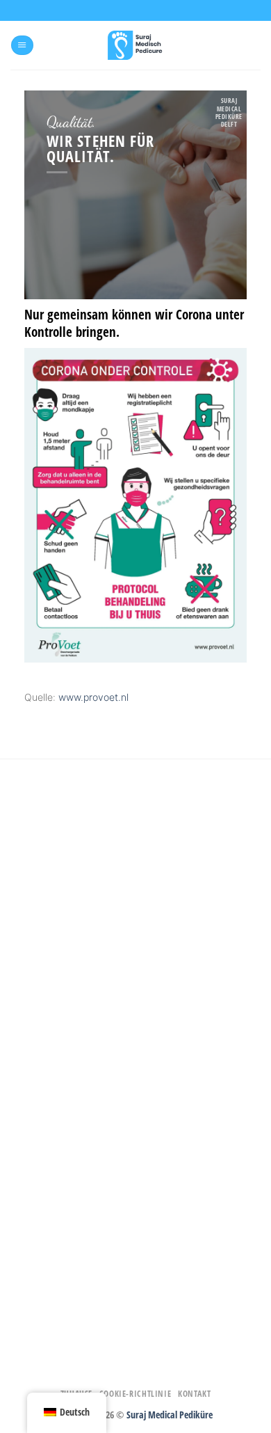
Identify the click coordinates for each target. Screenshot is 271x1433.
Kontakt (194, 1394)
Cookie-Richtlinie (135, 1394)
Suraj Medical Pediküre (169, 1414)
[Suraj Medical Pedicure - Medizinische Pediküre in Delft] (135, 45)
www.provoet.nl (93, 697)
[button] (22, 45)
